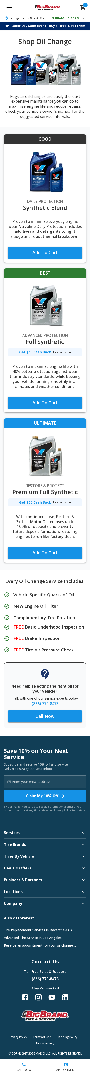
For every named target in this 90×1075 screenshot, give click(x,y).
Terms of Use (42, 1037)
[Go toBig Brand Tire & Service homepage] (47, 7)
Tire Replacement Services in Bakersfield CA (38, 930)
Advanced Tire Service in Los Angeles (33, 937)
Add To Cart (45, 252)
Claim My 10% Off (42, 796)
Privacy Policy (63, 810)
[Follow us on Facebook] (25, 997)
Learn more (62, 352)
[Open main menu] (9, 7)
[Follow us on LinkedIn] (65, 997)
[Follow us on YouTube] (52, 997)
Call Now (45, 716)
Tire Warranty (45, 1043)
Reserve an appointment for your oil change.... (40, 945)
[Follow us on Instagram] (38, 997)
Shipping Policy (67, 1037)
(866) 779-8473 (45, 703)
